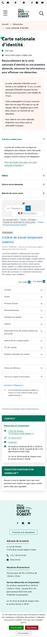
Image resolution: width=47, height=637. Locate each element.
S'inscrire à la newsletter (23, 532)
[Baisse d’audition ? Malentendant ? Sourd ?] (16, 2)
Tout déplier (38, 282)
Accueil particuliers (11, 219)
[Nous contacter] (8, 2)
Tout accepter (16, 628)
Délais (5, 175)
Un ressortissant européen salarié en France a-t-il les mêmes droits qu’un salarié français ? (23, 392)
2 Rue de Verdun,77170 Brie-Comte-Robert (20, 432)
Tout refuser (31, 628)
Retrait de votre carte (12, 193)
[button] (41, 13)
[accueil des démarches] (23, 203)
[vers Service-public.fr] (27, 213)
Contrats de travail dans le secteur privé (19, 222)
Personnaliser (23, 633)
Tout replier (23, 282)
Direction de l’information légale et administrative (20, 409)
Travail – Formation (28, 219)
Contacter (12, 442)
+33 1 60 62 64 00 (18, 555)
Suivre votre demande (12, 184)
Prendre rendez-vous (12, 139)
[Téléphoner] (3, 2)
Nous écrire (15, 559)
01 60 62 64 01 (15, 437)
